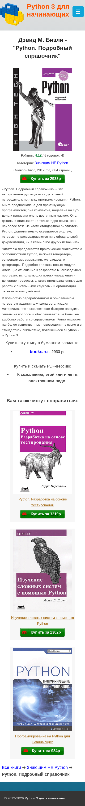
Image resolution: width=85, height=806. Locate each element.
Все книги (11, 767)
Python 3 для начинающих (45, 798)
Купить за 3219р (46, 514)
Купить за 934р (46, 751)
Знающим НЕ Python (51, 163)
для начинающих (48, 10)
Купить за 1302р (46, 632)
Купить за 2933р (46, 178)
